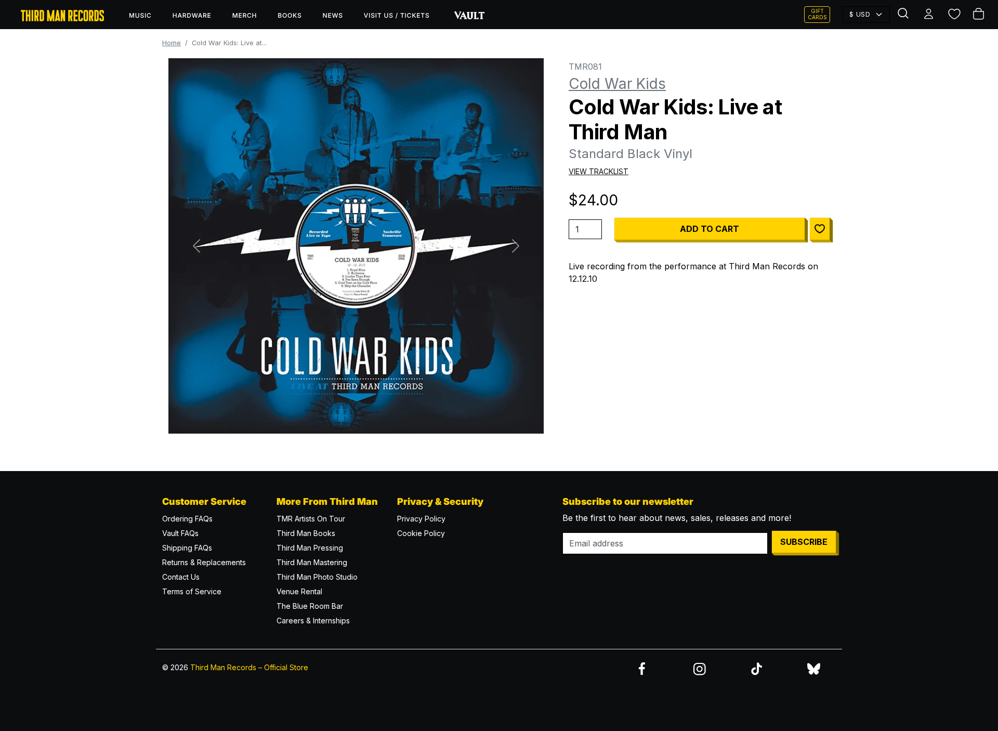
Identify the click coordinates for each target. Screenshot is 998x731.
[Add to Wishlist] (820, 229)
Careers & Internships (313, 620)
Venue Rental (299, 591)
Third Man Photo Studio (317, 576)
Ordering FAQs (187, 518)
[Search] (904, 14)
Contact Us (181, 576)
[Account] (929, 14)
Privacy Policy (421, 518)
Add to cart (709, 229)
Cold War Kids (617, 84)
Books (289, 15)
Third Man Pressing (310, 547)
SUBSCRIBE (804, 542)
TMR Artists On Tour (311, 518)
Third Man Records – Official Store (249, 667)
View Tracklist (598, 171)
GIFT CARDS (817, 14)
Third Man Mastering (312, 562)
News (333, 15)
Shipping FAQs (187, 547)
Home (171, 43)
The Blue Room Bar (310, 606)
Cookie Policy (421, 533)
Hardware (192, 15)
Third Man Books (306, 533)
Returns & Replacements (204, 562)
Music (140, 15)
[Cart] (979, 14)
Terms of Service (191, 591)
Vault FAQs (180, 533)
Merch (244, 15)
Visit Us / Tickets (397, 15)
